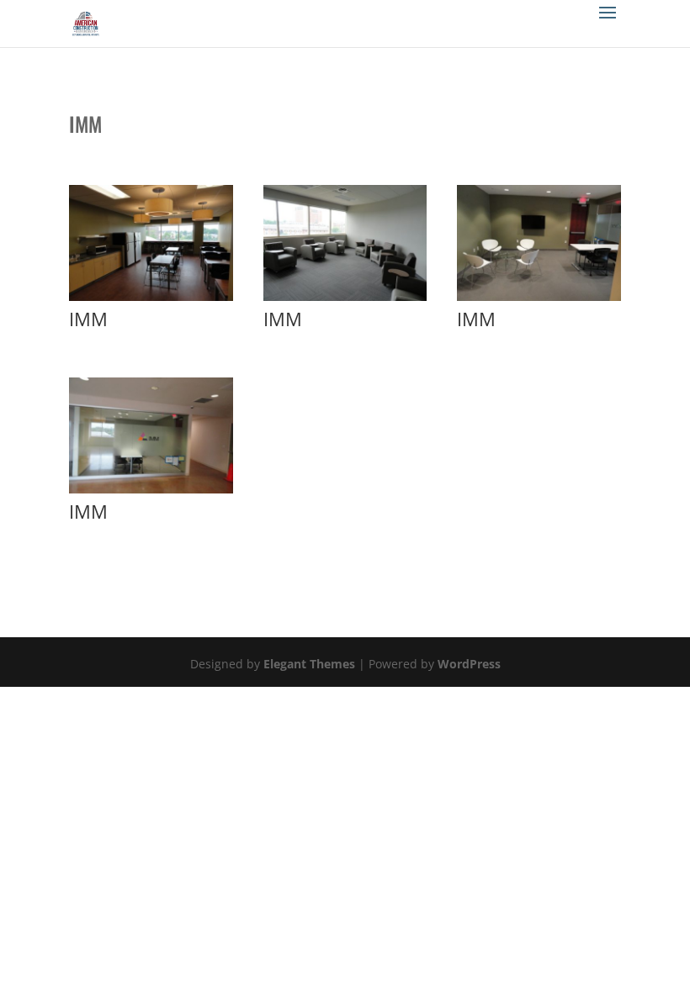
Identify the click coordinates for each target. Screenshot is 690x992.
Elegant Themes (309, 664)
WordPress (469, 664)
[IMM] (151, 301)
